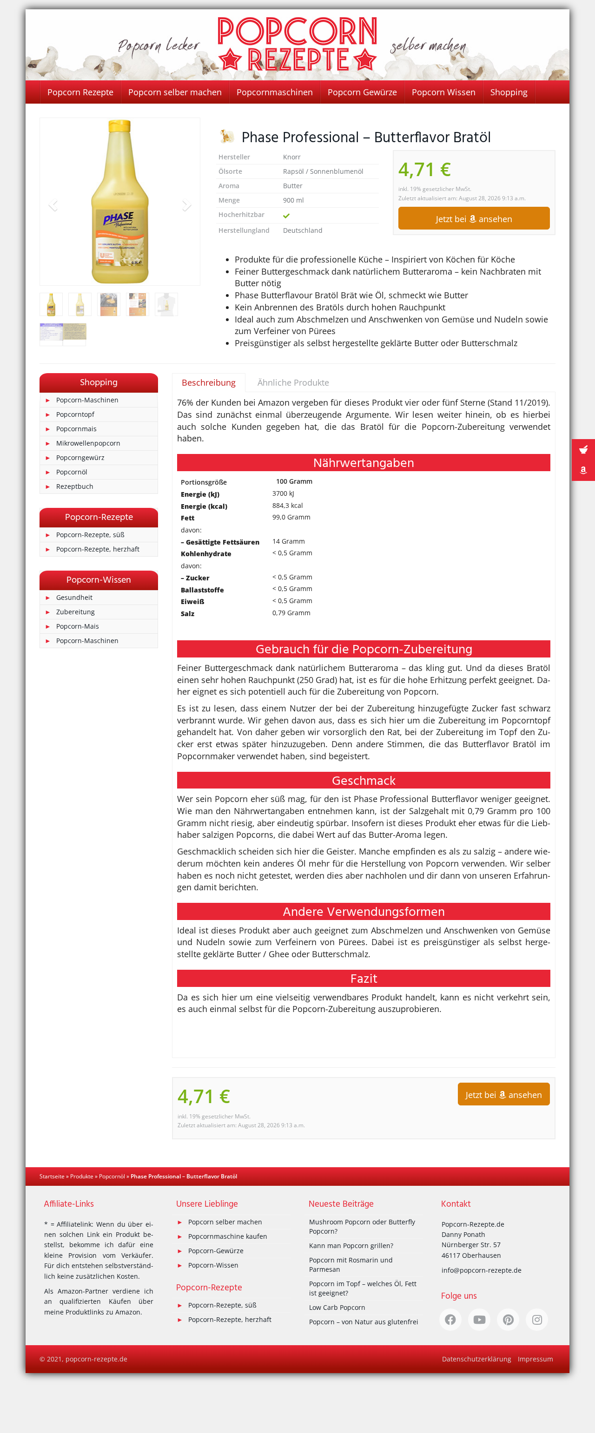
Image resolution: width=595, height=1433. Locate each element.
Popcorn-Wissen (213, 1265)
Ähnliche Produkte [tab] (293, 382)
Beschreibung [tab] (209, 382)
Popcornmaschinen (275, 92)
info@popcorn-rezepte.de (482, 1270)
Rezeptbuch (74, 486)
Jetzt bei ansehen (474, 218)
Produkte (81, 1176)
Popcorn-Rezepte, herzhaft (97, 549)
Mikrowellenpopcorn (88, 443)
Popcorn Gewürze (362, 92)
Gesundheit (74, 597)
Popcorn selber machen (175, 92)
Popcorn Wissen (444, 92)
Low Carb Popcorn (337, 1307)
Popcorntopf (75, 414)
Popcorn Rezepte (80, 92)
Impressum (535, 1358)
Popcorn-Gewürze (216, 1250)
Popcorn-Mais (77, 626)
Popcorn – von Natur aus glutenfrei (363, 1321)
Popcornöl (71, 471)
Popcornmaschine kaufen (227, 1236)
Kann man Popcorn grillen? (351, 1245)
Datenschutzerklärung (476, 1358)
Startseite (52, 1176)
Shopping (509, 92)
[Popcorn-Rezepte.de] (297, 44)
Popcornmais (76, 428)
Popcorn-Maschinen (87, 399)
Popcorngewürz (80, 457)
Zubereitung (75, 611)
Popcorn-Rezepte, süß (90, 534)
